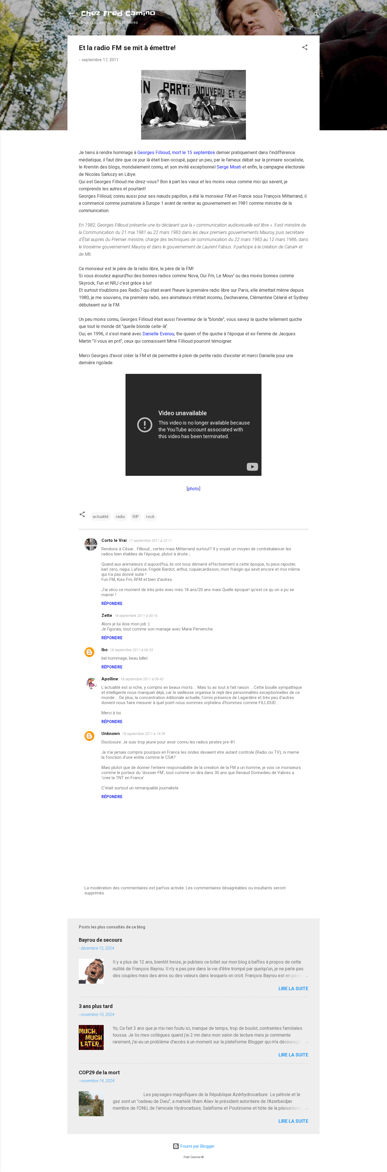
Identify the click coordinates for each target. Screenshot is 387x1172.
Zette (106, 615)
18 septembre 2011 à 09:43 (141, 679)
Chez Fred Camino (118, 13)
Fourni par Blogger (196, 1146)
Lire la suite (293, 988)
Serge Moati (229, 167)
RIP (136, 516)
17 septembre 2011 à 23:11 (150, 540)
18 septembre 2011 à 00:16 (136, 615)
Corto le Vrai (114, 540)
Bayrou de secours (100, 940)
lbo (104, 649)
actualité (101, 516)
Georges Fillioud (153, 152)
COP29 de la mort (99, 1072)
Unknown (110, 733)
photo (193, 488)
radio (120, 516)
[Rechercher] (316, 15)
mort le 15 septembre (193, 152)
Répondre (111, 603)
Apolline (109, 678)
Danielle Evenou (158, 333)
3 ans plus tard (96, 1006)
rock (150, 516)
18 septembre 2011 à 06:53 (131, 650)
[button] (304, 48)
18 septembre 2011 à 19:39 (143, 734)
